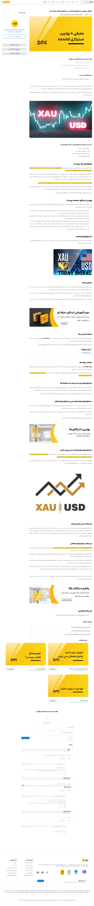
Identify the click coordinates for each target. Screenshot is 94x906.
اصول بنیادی (59, 528)
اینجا (68, 418)
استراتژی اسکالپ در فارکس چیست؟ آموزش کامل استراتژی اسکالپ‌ (74, 65)
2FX (91, 14)
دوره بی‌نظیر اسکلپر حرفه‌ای (35, 299)
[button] (4, 12)
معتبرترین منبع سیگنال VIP (42, 576)
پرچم (72, 460)
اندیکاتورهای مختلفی (34, 293)
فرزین (59, 764)
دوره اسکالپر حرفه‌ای (47, 771)
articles (86, 14)
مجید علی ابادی (57, 796)
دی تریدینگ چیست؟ (86, 353)
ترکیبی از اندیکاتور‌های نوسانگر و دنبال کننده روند (81, 405)
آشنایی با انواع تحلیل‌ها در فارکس (82, 62)
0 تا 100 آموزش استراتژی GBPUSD (82, 68)
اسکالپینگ (82, 293)
